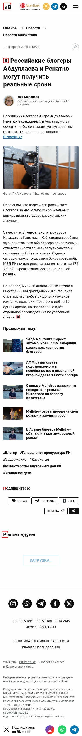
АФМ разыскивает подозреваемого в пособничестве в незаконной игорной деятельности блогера (52, 368)
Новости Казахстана (20, 35)
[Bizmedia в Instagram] (49, 729)
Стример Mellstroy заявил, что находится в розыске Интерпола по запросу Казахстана (51, 392)
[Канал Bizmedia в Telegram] (41, 603)
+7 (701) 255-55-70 (28, 716)
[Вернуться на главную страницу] (75, 46)
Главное (10, 28)
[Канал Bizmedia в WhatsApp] (27, 603)
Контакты (48, 627)
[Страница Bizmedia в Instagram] (13, 603)
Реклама (62, 620)
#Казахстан (39, 459)
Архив (31, 627)
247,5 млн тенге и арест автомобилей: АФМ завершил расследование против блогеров (51, 345)
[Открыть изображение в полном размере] (41, 167)
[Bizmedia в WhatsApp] (62, 729)
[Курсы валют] (46, 6)
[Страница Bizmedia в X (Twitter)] (69, 603)
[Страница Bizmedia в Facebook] (55, 603)
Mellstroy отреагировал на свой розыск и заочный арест (52, 413)
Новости (33, 28)
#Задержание (14, 459)
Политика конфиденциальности (41, 641)
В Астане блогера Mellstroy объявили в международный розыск (50, 433)
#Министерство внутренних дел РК (32, 466)
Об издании (22, 620)
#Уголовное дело (17, 473)
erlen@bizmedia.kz (52, 716)
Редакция (44, 620)
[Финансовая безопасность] (30, 6)
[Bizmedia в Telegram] (74, 729)
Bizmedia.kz (12, 137)
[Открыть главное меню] (76, 6)
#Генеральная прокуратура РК (45, 453)
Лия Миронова (28, 97)
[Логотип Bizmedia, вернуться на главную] (7, 6)
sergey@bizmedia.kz (15, 712)
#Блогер (10, 453)
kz (63, 6)
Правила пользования (41, 647)
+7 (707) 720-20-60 (42, 708)
